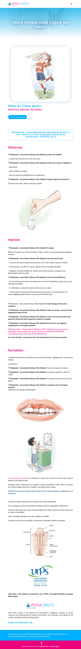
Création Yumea (44, 646)
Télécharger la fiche (17, 117)
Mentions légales (54, 646)
